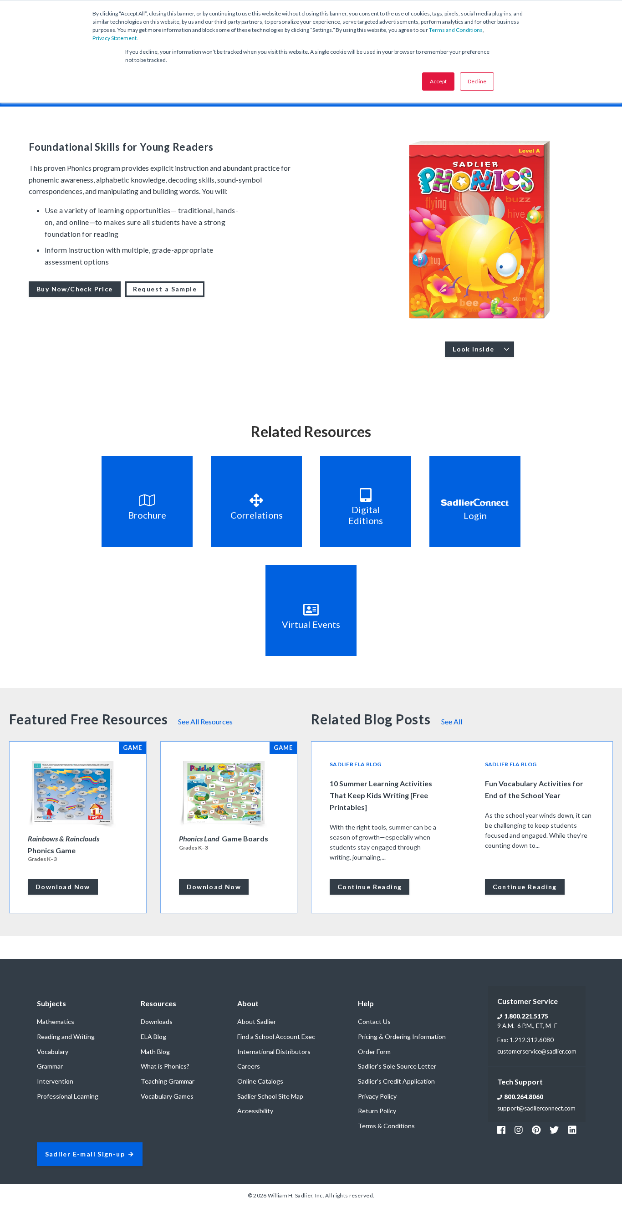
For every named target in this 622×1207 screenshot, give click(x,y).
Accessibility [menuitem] (255, 1111)
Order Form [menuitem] (374, 1051)
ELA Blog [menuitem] (153, 1036)
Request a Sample (165, 289)
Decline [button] (477, 81)
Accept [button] (438, 81)
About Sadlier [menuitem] (256, 1021)
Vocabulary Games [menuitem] (167, 1096)
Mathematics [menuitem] (55, 1021)
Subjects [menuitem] (51, 1003)
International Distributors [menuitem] (274, 1051)
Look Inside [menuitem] (473, 349)
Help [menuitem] (366, 1003)
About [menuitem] (248, 1003)
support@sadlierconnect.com (536, 1108)
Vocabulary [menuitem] (52, 1051)
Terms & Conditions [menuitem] (386, 1126)
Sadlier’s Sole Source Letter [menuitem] (397, 1066)
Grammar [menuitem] (50, 1066)
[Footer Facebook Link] (501, 1129)
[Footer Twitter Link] (554, 1129)
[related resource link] (147, 501)
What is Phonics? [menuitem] (165, 1066)
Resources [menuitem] (158, 1003)
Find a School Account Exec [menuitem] (276, 1036)
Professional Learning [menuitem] (67, 1096)
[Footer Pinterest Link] (536, 1129)
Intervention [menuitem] (55, 1081)
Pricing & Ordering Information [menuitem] (402, 1036)
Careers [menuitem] (248, 1066)
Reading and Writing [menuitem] (66, 1036)
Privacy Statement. (115, 38)
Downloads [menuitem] (157, 1021)
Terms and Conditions (456, 29)
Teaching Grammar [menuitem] (167, 1081)
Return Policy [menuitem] (377, 1111)
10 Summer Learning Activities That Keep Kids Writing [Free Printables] (381, 795)
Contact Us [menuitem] (374, 1021)
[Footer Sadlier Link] (572, 1129)
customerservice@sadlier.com (536, 1051)
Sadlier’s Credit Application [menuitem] (396, 1081)
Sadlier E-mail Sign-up (85, 1154)
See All (451, 721)
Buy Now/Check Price (74, 289)
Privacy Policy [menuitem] (377, 1096)
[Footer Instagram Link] (519, 1129)
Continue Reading (369, 887)
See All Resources (205, 721)
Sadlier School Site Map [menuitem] (270, 1096)
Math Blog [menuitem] (155, 1051)
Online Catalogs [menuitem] (260, 1081)
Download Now (63, 887)
